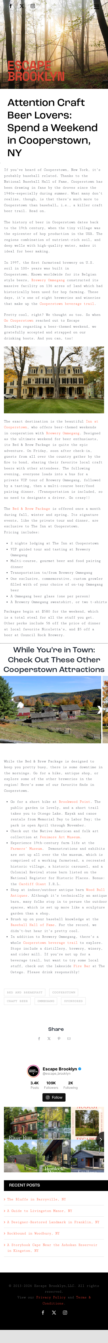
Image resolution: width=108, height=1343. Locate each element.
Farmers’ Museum (26, 849)
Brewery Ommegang (49, 280)
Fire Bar (81, 966)
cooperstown (63, 992)
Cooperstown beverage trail (67, 304)
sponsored (73, 1001)
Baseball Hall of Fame (32, 925)
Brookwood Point (74, 802)
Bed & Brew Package (31, 509)
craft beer (17, 1001)
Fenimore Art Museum (60, 837)
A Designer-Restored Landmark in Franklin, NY (53, 1222)
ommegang (45, 1001)
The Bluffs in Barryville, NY (36, 1199)
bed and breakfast (24, 992)
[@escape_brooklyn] (33, 1071)
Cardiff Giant (32, 884)
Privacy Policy (51, 1297)
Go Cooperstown (18, 320)
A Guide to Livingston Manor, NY (39, 1211)
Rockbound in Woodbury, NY (33, 1233)
